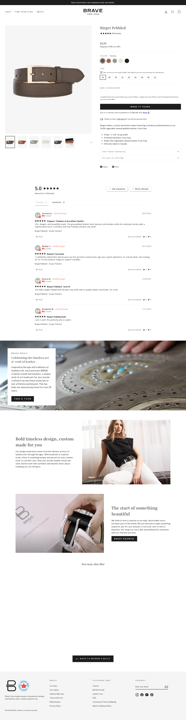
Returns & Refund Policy (102, 706)
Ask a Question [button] (118, 189)
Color (108, 56)
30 (116, 77)
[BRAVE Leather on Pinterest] (151, 694)
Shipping (103, 47)
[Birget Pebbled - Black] (20, 634)
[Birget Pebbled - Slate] (13, 634)
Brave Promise (124, 539)
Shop (8, 12)
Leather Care (98, 694)
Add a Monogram (110, 88)
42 (155, 77)
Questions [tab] (56, 202)
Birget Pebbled (41, 231)
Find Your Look (24, 12)
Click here (121, 119)
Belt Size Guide (99, 690)
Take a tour (22, 399)
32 (122, 77)
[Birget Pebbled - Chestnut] (7, 634)
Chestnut (102, 60)
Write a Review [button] (142, 189)
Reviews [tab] (40, 202)
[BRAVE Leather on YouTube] (146, 694)
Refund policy (55, 702)
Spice (108, 60)
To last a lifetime (113, 158)
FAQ (94, 698)
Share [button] (40, 237)
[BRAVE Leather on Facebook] (141, 694)
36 (135, 77)
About (40, 12)
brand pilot (33, 710)
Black (126, 60)
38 (142, 77)
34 (129, 77)
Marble (120, 60)
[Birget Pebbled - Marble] (17, 634)
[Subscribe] (166, 686)
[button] (145, 237)
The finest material (114, 152)
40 (148, 77)
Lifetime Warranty (57, 694)
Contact (96, 686)
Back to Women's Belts (94, 659)
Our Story (53, 686)
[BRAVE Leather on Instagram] (137, 694)
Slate (114, 60)
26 (103, 77)
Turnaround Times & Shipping (104, 702)
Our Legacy (54, 690)
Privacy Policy (55, 706)
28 (109, 77)
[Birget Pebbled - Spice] (10, 634)
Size (102, 68)
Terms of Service (56, 698)
